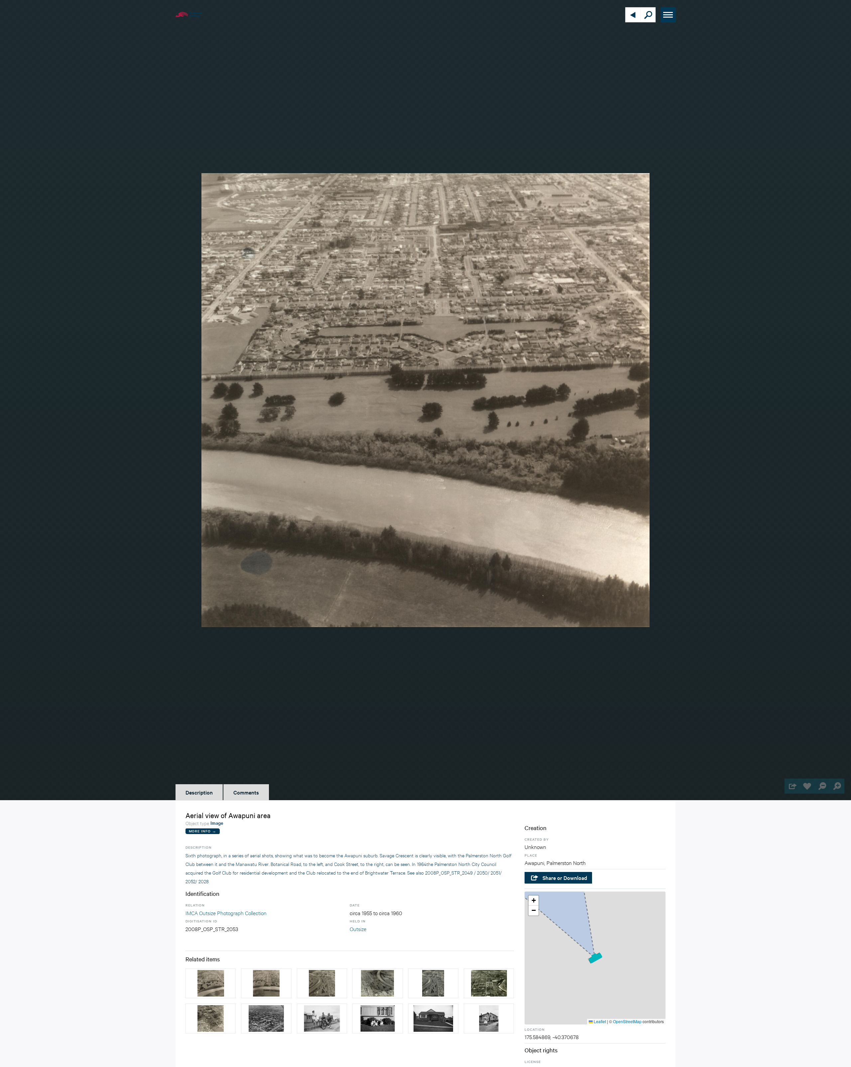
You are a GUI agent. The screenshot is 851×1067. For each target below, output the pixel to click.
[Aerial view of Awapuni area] (210, 983)
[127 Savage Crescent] (433, 1018)
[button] (595, 957)
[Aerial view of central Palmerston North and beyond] (266, 1018)
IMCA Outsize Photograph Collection (226, 912)
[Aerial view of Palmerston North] (489, 983)
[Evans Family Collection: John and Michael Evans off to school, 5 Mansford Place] (322, 1018)
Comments (246, 792)
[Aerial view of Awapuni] (433, 983)
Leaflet (599, 1021)
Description (199, 792)
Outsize (358, 928)
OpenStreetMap (627, 1021)
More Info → (202, 830)
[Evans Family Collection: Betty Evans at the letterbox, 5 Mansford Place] (489, 1018)
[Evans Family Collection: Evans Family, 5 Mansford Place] (377, 1018)
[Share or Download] (792, 786)
